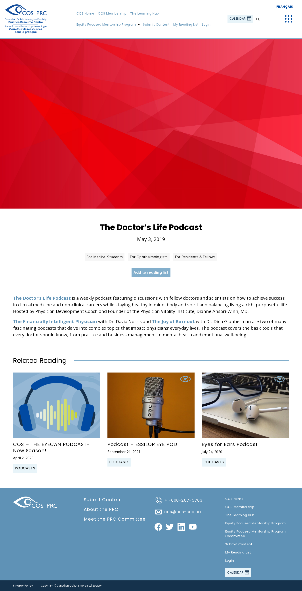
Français (284, 6)
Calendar (238, 19)
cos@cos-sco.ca (182, 511)
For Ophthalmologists (149, 256)
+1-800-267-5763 (183, 500)
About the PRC (101, 509)
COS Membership (112, 13)
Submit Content (156, 24)
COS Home (85, 13)
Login (206, 24)
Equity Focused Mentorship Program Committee (255, 533)
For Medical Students (104, 256)
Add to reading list (151, 272)
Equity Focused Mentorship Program (106, 24)
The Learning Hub (144, 13)
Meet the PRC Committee (115, 519)
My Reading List (186, 24)
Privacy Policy (23, 585)
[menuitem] (85, 13)
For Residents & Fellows (195, 256)
